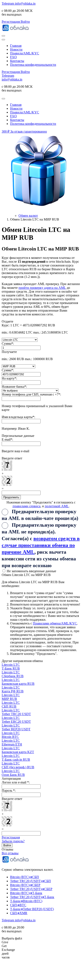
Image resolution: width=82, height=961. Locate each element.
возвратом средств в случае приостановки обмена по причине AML (41, 545)
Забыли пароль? (13, 841)
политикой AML (57, 506)
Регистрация (11, 837)
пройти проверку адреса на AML (42, 287)
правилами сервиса (26, 506)
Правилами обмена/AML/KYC (55, 623)
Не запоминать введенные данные (31, 571)
